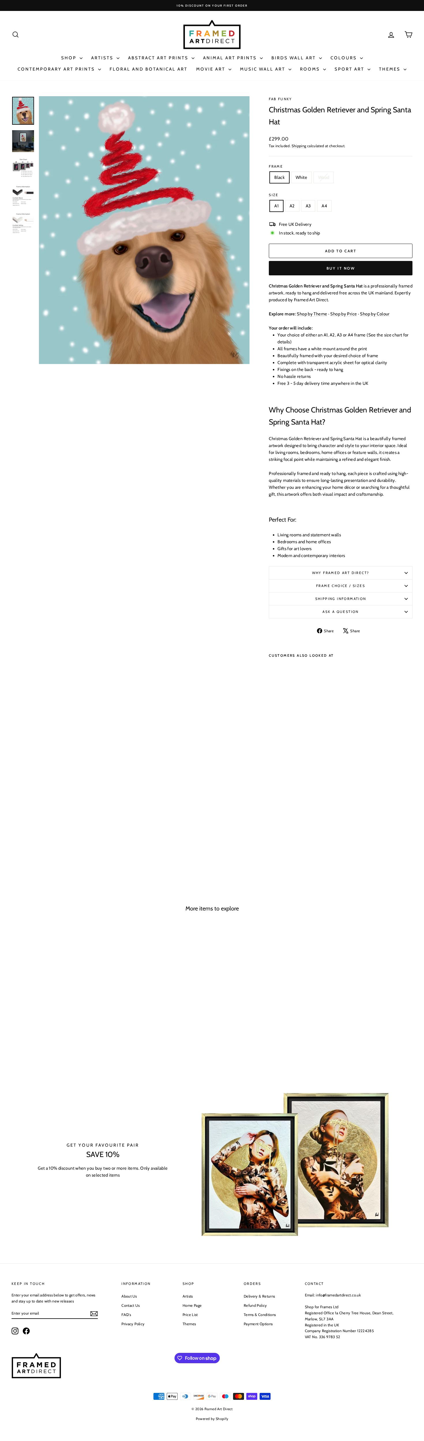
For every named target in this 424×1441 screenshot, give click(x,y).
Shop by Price (343, 314)
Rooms (311, 69)
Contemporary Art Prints (57, 69)
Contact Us (130, 1305)
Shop (69, 57)
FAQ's (126, 1314)
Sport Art (350, 69)
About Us (129, 1296)
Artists (103, 57)
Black (279, 177)
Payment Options (258, 1323)
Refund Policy (255, 1305)
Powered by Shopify (212, 1419)
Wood (323, 177)
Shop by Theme (312, 314)
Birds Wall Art (294, 57)
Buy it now (341, 268)
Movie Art (211, 69)
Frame (276, 166)
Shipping (299, 146)
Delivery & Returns (259, 1296)
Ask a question (340, 611)
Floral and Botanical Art (148, 69)
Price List (190, 1314)
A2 (292, 206)
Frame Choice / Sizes (340, 586)
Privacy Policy (133, 1323)
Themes (390, 69)
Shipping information (340, 599)
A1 (276, 206)
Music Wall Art (263, 69)
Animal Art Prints (230, 57)
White (301, 177)
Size (274, 195)
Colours (345, 57)
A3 (308, 206)
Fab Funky (280, 99)
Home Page (192, 1305)
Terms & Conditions (260, 1314)
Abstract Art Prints (159, 57)
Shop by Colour (374, 314)
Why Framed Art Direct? (340, 573)
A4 (324, 206)
